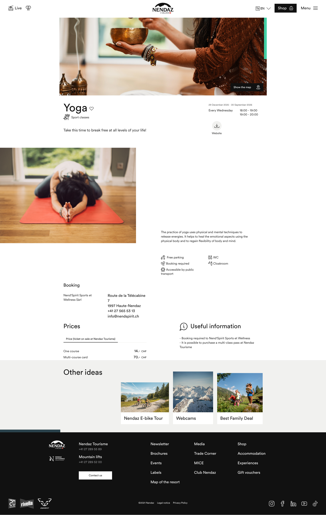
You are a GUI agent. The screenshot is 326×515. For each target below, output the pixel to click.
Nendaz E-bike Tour (143, 418)
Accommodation (252, 453)
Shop (282, 8)
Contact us (95, 475)
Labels (156, 472)
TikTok (315, 503)
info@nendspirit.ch (123, 316)
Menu (306, 8)
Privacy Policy (180, 502)
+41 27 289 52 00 (90, 462)
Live (18, 8)
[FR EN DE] (264, 8)
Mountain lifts (90, 457)
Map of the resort (165, 482)
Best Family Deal (236, 418)
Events (156, 463)
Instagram (271, 503)
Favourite (91, 109)
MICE (199, 463)
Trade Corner (205, 453)
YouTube (304, 503)
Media (199, 444)
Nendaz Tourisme (57, 444)
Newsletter (160, 444)
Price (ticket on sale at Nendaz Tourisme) (90, 339)
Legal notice (163, 502)
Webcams (186, 418)
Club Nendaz (205, 472)
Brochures (159, 453)
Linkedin (293, 503)
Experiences (248, 463)
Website (217, 133)
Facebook (282, 503)
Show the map (242, 87)
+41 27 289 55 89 (90, 449)
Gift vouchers (249, 472)
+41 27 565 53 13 (121, 311)
